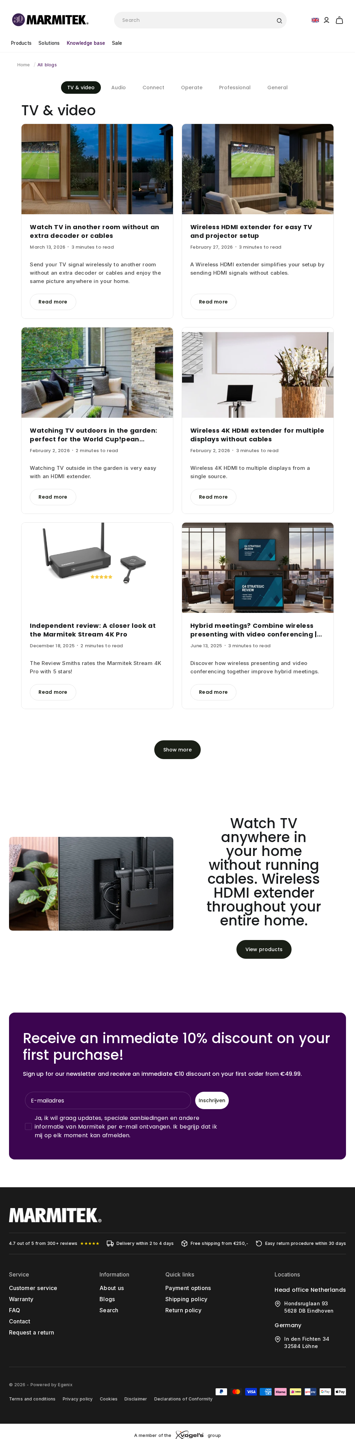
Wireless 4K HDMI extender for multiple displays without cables (257, 434)
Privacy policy (78, 1398)
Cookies (109, 1398)
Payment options (188, 1288)
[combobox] (200, 20)
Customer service (33, 1288)
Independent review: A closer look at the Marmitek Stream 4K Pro (92, 630)
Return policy (183, 1310)
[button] (339, 19)
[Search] (279, 20)
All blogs (47, 64)
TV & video (81, 87)
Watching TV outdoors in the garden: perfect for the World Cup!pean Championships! (93, 434)
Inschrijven (212, 1100)
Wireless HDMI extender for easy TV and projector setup (251, 231)
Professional (235, 87)
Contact (19, 1321)
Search (109, 1310)
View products (264, 949)
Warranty (21, 1299)
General (277, 87)
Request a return (31, 1332)
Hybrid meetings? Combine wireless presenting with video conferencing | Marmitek (253, 630)
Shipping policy (186, 1299)
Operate (191, 87)
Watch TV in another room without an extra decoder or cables (94, 231)
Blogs (107, 1299)
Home (23, 64)
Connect (153, 87)
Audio (118, 87)
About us (111, 1288)
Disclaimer (135, 1398)
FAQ (14, 1310)
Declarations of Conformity (183, 1398)
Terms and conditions (32, 1398)
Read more (52, 301)
